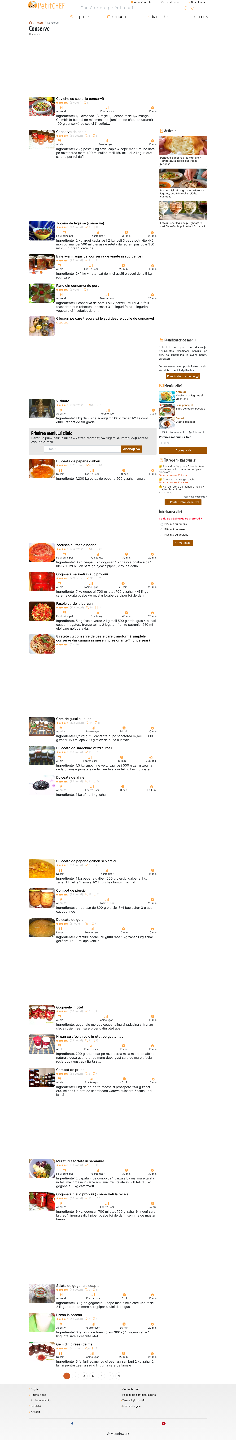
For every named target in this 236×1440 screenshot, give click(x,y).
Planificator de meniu (181, 376)
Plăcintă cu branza (175, 524)
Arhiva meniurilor (175, 432)
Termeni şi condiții (133, 1400)
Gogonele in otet (69, 1007)
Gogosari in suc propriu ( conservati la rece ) (92, 1194)
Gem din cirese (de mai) (75, 1344)
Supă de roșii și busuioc (190, 408)
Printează (198, 432)
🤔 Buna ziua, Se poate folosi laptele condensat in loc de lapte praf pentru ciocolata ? (181, 469)
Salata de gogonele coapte (78, 1286)
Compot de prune (70, 1070)
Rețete (80, 17)
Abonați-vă (131, 449)
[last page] (118, 1375)
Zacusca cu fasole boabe (76, 545)
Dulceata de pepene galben (78, 461)
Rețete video (38, 1394)
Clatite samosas (186, 421)
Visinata (62, 401)
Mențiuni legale (131, 1406)
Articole (119, 17)
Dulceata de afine (70, 777)
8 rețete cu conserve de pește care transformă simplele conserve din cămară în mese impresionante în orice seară (103, 638)
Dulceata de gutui (70, 920)
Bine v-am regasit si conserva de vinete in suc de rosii (99, 256)
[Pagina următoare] (110, 1375)
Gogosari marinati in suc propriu (82, 574)
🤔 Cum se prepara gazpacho (177, 479)
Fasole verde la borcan (74, 604)
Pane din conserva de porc (77, 286)
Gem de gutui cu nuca (73, 719)
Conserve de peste (71, 132)
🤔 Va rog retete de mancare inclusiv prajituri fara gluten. (181, 488)
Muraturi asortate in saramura (80, 1161)
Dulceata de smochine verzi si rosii (84, 748)
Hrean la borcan (69, 1315)
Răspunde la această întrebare (173, 475)
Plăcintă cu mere (174, 529)
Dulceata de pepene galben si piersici (86, 861)
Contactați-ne (130, 1389)
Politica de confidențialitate (139, 1394)
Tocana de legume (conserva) (80, 223)
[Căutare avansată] (192, 8)
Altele (199, 17)
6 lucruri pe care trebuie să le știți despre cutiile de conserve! (105, 318)
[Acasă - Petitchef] (30, 22)
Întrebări (160, 17)
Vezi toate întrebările (194, 496)
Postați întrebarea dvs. (184, 502)
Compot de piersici (71, 890)
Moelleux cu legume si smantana (189, 397)
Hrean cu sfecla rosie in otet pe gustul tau (89, 1036)
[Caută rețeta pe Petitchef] (186, 8)
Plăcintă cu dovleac (176, 534)
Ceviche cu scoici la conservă (80, 99)
